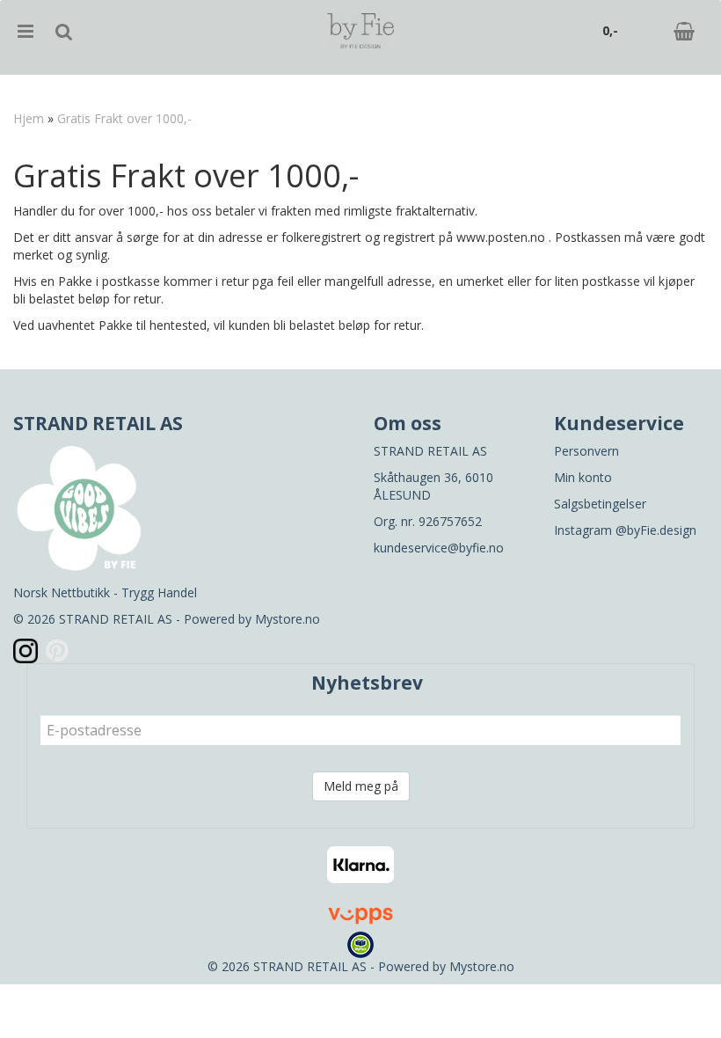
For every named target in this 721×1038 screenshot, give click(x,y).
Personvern (586, 450)
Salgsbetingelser (600, 503)
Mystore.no (287, 618)
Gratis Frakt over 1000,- (124, 118)
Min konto (583, 477)
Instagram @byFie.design (625, 530)
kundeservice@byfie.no (439, 547)
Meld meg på (361, 786)
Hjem (28, 118)
